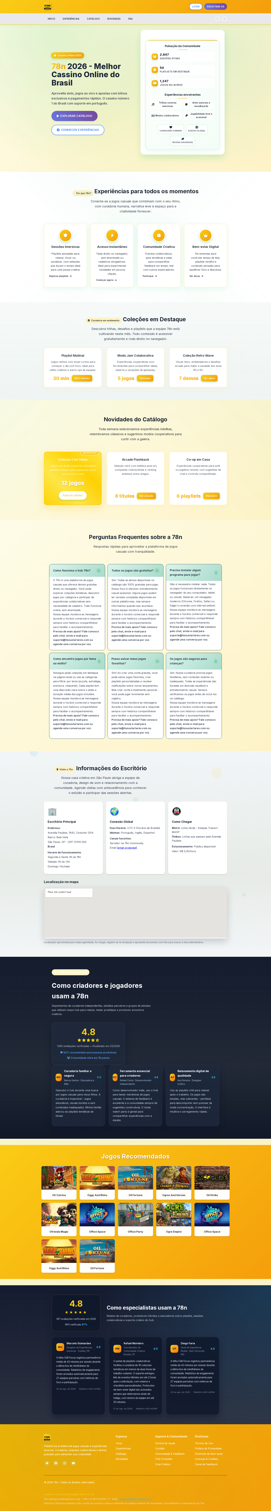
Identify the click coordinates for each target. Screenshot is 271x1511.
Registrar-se (215, 6)
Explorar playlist (72, 496)
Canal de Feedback (206, 1464)
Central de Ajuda (165, 1443)
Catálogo (121, 1453)
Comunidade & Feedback (170, 1453)
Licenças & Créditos (206, 1458)
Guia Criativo (162, 1464)
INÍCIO (51, 18)
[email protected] (127, 847)
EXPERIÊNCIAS (71, 18)
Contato (160, 1448)
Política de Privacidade (208, 1448)
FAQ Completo (164, 1458)
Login (196, 6)
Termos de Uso (204, 1443)
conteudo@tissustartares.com (135, 1499)
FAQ (130, 18)
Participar (145, 378)
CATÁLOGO (93, 18)
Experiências (123, 1448)
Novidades (122, 1458)
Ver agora (209, 378)
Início (119, 1443)
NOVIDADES (114, 18)
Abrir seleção (82, 378)
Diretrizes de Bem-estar (209, 1453)
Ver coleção (146, 495)
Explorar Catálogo (76, 115)
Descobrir (211, 495)
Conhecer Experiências (80, 129)
